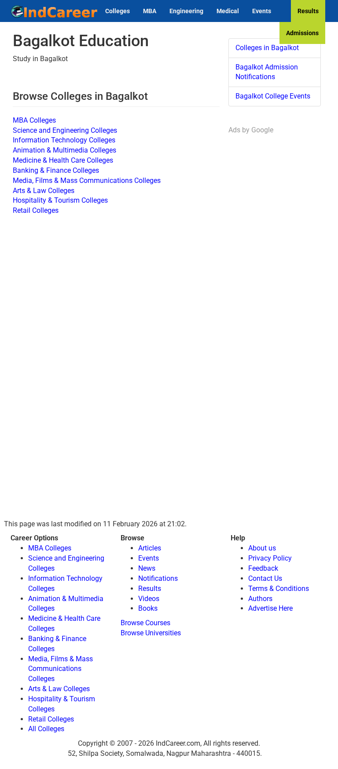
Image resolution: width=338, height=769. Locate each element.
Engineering (186, 11)
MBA (149, 11)
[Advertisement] (274, 267)
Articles (149, 548)
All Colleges (46, 729)
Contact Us (265, 578)
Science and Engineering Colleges (65, 130)
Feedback (263, 568)
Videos (148, 598)
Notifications (158, 578)
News (146, 568)
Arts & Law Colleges (43, 190)
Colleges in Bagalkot (267, 48)
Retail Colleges (36, 210)
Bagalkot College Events (272, 96)
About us (262, 548)
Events (261, 11)
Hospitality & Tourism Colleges (60, 200)
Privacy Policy (270, 558)
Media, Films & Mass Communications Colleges (87, 180)
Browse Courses (145, 623)
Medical (228, 11)
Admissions (302, 32)
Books (148, 608)
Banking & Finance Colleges (56, 170)
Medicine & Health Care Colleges (63, 160)
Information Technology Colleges (64, 140)
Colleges (117, 11)
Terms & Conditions (278, 588)
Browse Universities (151, 633)
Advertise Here (270, 608)
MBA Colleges (34, 120)
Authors (260, 598)
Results (308, 11)
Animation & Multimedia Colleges (64, 150)
